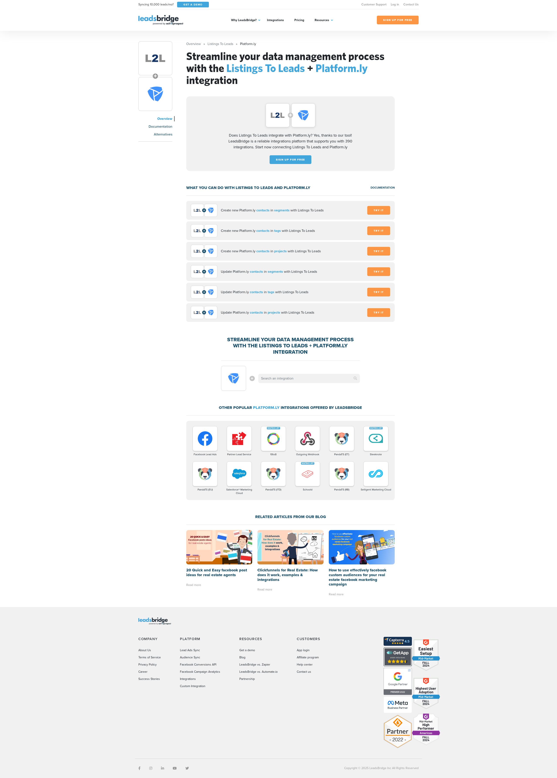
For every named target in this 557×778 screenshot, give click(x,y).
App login (303, 650)
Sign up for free (290, 160)
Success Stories (149, 679)
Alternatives (163, 134)
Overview (164, 118)
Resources (322, 20)
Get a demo (247, 650)
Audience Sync (190, 657)
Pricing (299, 20)
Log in (395, 4)
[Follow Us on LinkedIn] (162, 768)
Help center (305, 664)
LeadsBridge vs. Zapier (254, 664)
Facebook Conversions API (198, 664)
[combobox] (309, 378)
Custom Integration (192, 686)
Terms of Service (149, 657)
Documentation (160, 126)
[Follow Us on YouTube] (175, 768)
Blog (242, 657)
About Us (144, 650)
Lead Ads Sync (190, 650)
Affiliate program (308, 657)
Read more (193, 585)
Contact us (304, 671)
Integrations (275, 20)
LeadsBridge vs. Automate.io (258, 671)
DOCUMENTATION (383, 188)
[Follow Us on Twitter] (187, 768)
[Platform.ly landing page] (155, 94)
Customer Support (373, 4)
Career (143, 671)
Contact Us (411, 4)
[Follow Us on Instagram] (150, 768)
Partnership (247, 679)
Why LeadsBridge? (244, 20)
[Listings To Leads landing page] (155, 58)
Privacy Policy (147, 664)
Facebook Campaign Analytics (200, 671)
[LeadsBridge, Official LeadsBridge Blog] (160, 19)
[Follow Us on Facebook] (139, 768)
